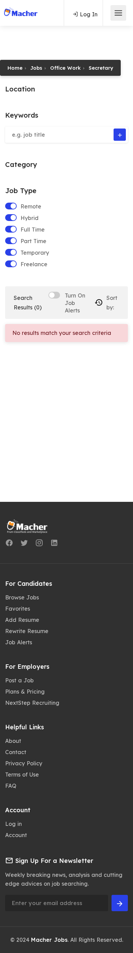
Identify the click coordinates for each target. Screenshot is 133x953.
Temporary (34, 252)
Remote (30, 206)
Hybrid (29, 218)
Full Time (32, 229)
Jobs (36, 68)
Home (15, 68)
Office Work (65, 68)
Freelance (33, 264)
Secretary (101, 68)
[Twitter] (24, 544)
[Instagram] (39, 544)
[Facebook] (9, 544)
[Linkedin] (54, 544)
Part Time (33, 241)
